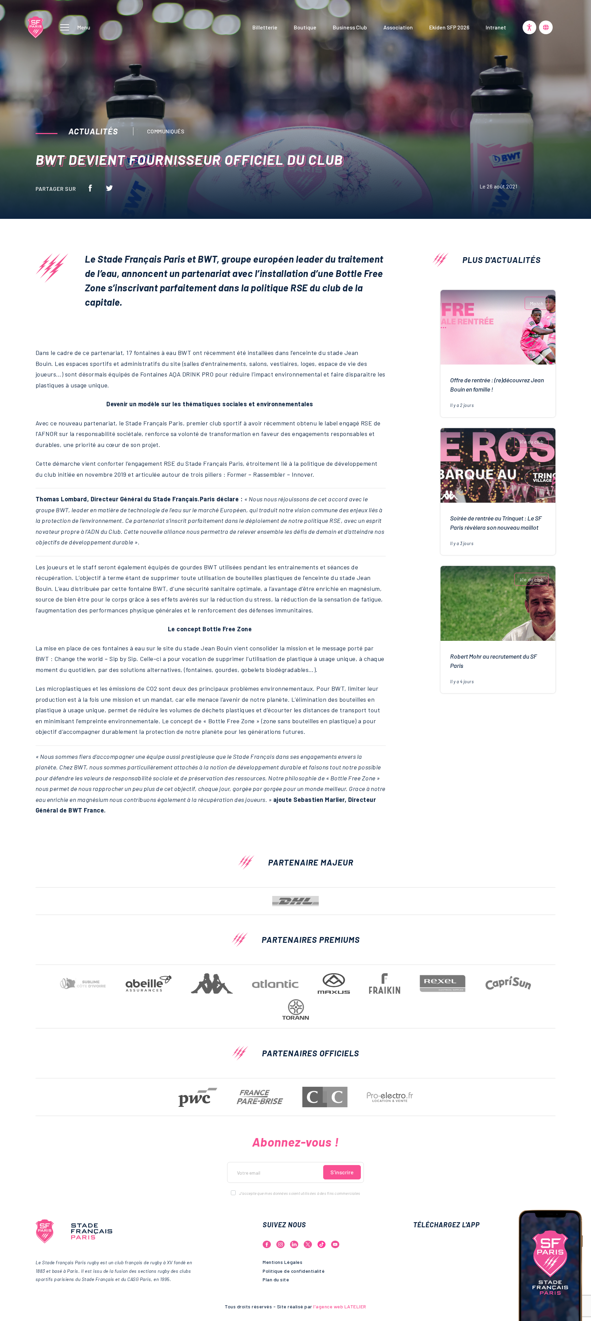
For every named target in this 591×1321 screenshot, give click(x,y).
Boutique (305, 27)
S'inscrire (342, 1172)
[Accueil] (35, 26)
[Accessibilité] (529, 27)
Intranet (496, 27)
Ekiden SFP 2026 (449, 27)
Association (398, 27)
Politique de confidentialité (294, 1271)
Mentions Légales (282, 1262)
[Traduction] (546, 27)
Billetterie (264, 27)
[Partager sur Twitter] (109, 187)
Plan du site (276, 1279)
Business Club (350, 27)
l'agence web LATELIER (339, 1306)
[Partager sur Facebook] (90, 187)
